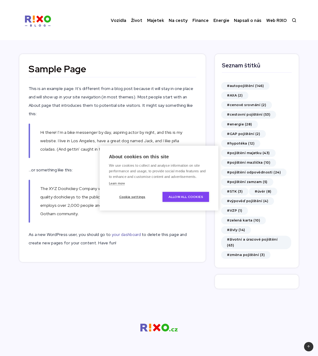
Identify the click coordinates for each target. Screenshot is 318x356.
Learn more (117, 183)
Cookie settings (132, 197)
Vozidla (118, 20)
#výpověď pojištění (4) (247, 201)
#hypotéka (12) (240, 143)
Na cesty (178, 20)
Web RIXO (276, 20)
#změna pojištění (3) (246, 255)
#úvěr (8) (263, 191)
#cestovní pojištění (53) (248, 114)
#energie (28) (239, 124)
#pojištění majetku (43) (248, 153)
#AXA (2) (235, 95)
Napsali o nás (248, 20)
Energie (221, 20)
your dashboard (126, 234)
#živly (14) (236, 230)
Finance (201, 20)
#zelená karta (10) (243, 220)
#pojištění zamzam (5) (247, 182)
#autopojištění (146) (245, 86)
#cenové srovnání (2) (246, 105)
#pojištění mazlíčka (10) (248, 162)
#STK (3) (235, 191)
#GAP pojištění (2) (243, 134)
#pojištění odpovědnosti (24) (254, 172)
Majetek (155, 20)
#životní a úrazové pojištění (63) (252, 242)
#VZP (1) (234, 210)
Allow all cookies (186, 197)
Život (136, 20)
